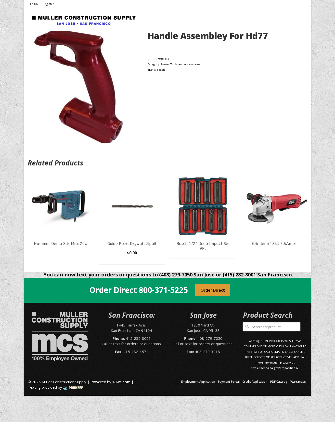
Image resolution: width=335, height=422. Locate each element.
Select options (132, 260)
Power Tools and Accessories (180, 64)
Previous (32, 219)
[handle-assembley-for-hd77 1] (84, 86)
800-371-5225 (163, 290)
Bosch (161, 69)
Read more (61, 252)
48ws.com (121, 381)
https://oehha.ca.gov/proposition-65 (275, 368)
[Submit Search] (246, 326)
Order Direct (213, 290)
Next (303, 219)
